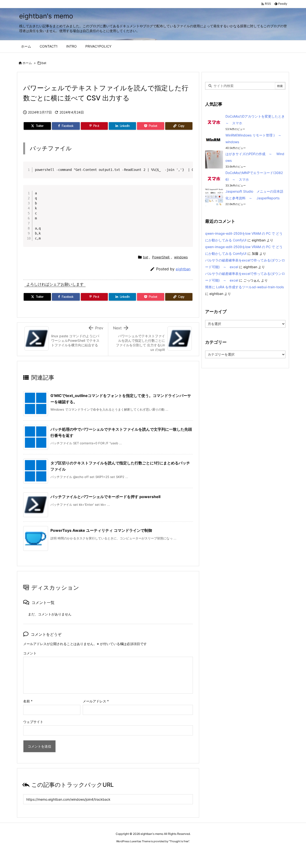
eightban (183, 269)
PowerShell (161, 257)
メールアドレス (96, 701)
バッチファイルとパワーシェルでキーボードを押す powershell (105, 496)
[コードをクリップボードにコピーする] (187, 172)
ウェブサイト (33, 722)
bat (44, 63)
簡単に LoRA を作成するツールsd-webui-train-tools (244, 287)
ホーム (27, 63)
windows (181, 257)
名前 (28, 701)
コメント (30, 653)
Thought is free (179, 841)
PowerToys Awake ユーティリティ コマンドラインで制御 (101, 530)
